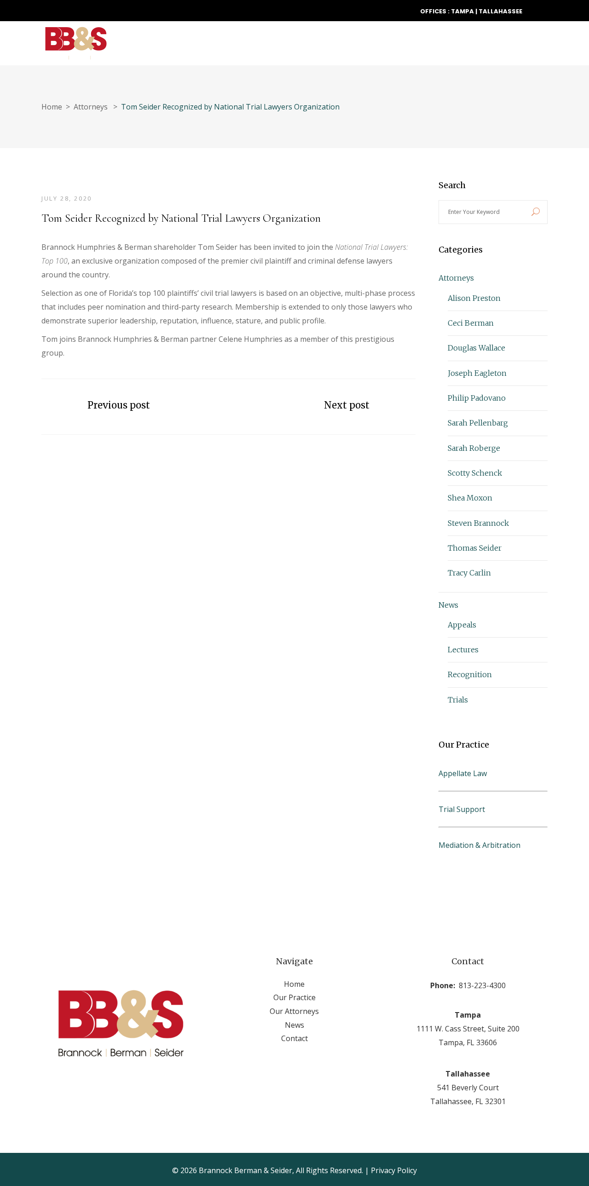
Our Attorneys (294, 1011)
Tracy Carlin (469, 572)
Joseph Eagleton (477, 373)
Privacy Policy (394, 1170)
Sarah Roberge (474, 448)
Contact (294, 1038)
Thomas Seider (475, 548)
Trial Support (462, 809)
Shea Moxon (470, 497)
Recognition (470, 674)
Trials (458, 699)
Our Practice (294, 997)
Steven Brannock (478, 523)
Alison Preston (474, 298)
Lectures (463, 649)
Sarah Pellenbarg (478, 422)
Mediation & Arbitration (479, 845)
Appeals (462, 624)
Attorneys (91, 107)
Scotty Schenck (475, 473)
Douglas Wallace (476, 347)
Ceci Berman (471, 323)
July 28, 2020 (66, 198)
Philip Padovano (477, 398)
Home (51, 107)
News (448, 605)
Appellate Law (463, 773)
